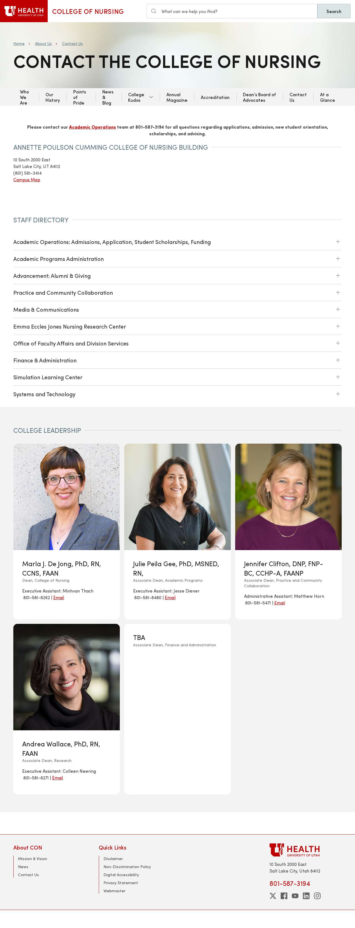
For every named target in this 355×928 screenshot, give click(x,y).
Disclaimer (113, 858)
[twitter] (273, 896)
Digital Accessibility (121, 874)
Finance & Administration (45, 360)
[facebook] (284, 896)
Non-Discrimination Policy (127, 866)
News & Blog (107, 97)
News (23, 866)
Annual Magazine (176, 97)
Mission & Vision (32, 858)
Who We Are (24, 97)
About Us (43, 43)
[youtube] (295, 896)
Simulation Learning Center (47, 377)
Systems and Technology (44, 394)
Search (333, 11)
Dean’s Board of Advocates (259, 97)
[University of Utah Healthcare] (306, 849)
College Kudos (136, 97)
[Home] (24, 11)
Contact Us (72, 43)
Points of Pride (79, 97)
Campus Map (26, 179)
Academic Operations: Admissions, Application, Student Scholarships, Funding (112, 241)
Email (58, 597)
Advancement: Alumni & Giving (52, 275)
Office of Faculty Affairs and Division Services (71, 343)
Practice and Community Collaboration (63, 292)
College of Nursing (88, 11)
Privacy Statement (120, 882)
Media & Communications (46, 309)
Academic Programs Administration (58, 258)
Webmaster (114, 890)
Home (19, 43)
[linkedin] (306, 896)
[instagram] (317, 896)
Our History (52, 97)
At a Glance (327, 97)
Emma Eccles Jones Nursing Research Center (69, 326)
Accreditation (215, 97)
